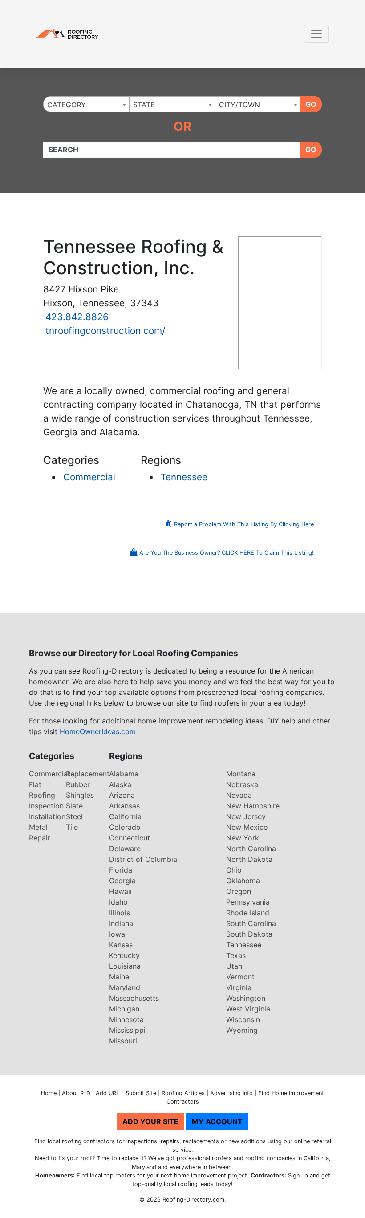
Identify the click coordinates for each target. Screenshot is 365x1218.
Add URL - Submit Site (126, 1093)
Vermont (240, 976)
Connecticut (129, 837)
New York (242, 837)
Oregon (238, 891)
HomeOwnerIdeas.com (98, 731)
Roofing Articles (183, 1093)
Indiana (121, 923)
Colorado (125, 827)
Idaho (118, 901)
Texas (236, 955)
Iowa (117, 934)
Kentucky (124, 955)
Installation (47, 816)
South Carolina (251, 923)
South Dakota (249, 934)
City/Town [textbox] (239, 104)
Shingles (80, 795)
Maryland (124, 987)
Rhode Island (247, 912)
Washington (245, 998)
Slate (74, 805)
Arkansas (124, 805)
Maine (119, 976)
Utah (234, 966)
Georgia (122, 880)
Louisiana (125, 966)
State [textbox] (144, 104)
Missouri (123, 1040)
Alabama (123, 773)
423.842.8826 (77, 316)
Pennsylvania (248, 901)
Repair (39, 837)
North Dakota (249, 859)
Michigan (124, 1008)
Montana (241, 773)
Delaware (125, 848)
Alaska (120, 784)
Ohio (234, 869)
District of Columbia (143, 859)
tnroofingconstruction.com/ (105, 330)
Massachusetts (134, 998)
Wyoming (242, 1030)
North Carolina (251, 848)
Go (310, 104)
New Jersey (246, 816)
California (125, 816)
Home (49, 1093)
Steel (74, 816)
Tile (72, 827)
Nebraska (242, 784)
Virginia (238, 987)
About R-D (76, 1093)
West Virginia (248, 1008)
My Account (217, 1121)
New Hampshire (253, 805)
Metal (38, 827)
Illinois (119, 912)
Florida (120, 869)
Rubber (78, 784)
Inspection (46, 805)
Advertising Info (231, 1093)
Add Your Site (150, 1121)
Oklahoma (243, 880)
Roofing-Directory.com (193, 1199)
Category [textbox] (66, 104)
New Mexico (247, 827)
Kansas (121, 944)
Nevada (239, 795)
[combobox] (86, 104)
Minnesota (126, 1019)
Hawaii (120, 891)
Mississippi (127, 1030)
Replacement (88, 773)
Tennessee (184, 477)
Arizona (122, 795)
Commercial (89, 477)
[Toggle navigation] (316, 34)
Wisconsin (243, 1019)
